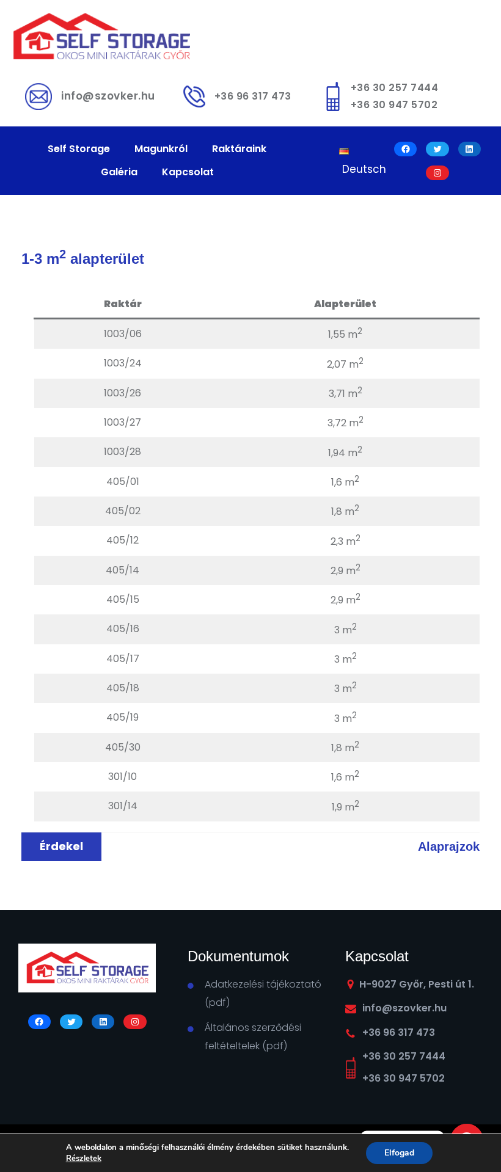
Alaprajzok (449, 846)
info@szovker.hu (108, 96)
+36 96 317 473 (252, 96)
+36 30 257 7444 (395, 88)
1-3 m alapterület (82, 258)
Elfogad (399, 1153)
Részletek (83, 1158)
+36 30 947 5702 (394, 105)
